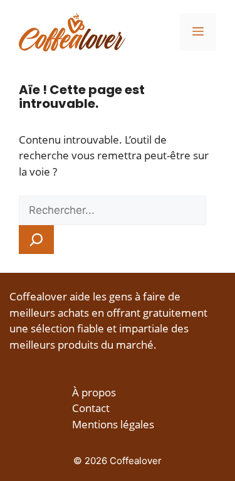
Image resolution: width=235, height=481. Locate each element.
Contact (91, 408)
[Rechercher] (36, 239)
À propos (94, 392)
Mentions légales (113, 424)
